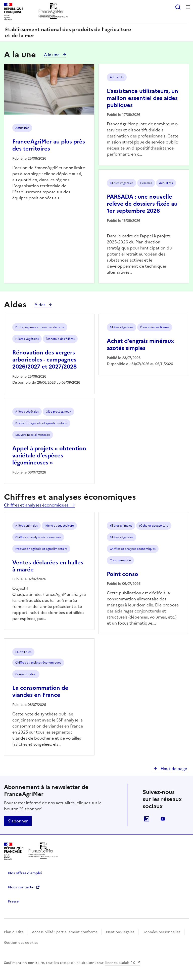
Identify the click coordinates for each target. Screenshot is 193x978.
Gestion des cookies (21, 942)
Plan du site (14, 932)
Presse (13, 901)
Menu (188, 7)
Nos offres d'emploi (25, 873)
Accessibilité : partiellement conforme (65, 932)
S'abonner (18, 821)
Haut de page (173, 769)
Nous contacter (21, 887)
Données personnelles (161, 932)
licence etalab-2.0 (120, 962)
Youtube (163, 819)
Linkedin (147, 819)
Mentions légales (120, 932)
